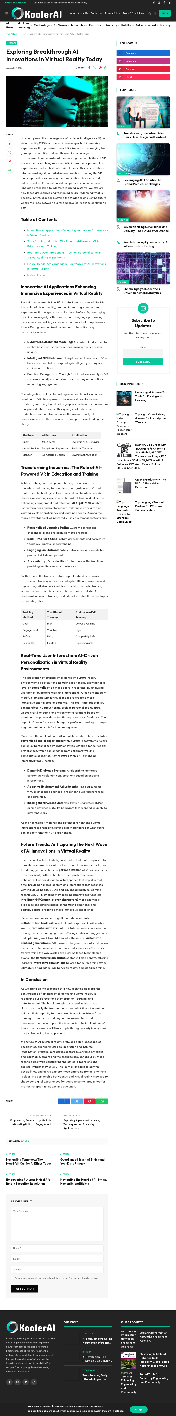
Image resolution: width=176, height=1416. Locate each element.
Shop (165, 13)
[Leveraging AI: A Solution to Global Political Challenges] (143, 159)
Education (124, 126)
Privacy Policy (112, 13)
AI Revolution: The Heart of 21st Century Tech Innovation (96, 1359)
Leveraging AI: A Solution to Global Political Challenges (142, 182)
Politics (126, 25)
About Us (83, 13)
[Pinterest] (9, 161)
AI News (9, 25)
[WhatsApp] (9, 170)
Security (111, 25)
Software (60, 25)
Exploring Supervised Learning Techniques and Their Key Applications (81, 1124)
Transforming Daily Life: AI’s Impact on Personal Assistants (95, 1377)
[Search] (150, 13)
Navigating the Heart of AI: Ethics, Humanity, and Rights (83, 1181)
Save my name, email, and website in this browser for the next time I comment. (57, 1278)
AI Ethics (10, 1154)
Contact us (96, 13)
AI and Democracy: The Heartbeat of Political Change (97, 1341)
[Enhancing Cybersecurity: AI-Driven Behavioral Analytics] (143, 268)
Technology (42, 25)
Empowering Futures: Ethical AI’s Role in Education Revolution (28, 1181)
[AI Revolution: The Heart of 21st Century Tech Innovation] (71, 1356)
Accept (138, 1409)
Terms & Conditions (133, 13)
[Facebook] (9, 143)
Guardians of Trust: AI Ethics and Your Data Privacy (59, 2)
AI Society (87, 1334)
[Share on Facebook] (89, 68)
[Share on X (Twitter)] (94, 68)
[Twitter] (9, 152)
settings (119, 1411)
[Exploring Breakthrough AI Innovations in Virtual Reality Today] (57, 101)
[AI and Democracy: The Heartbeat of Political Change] (71, 1338)
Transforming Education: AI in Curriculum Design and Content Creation (144, 135)
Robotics (95, 25)
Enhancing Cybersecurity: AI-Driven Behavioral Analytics (143, 291)
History (165, 25)
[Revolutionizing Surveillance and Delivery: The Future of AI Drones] (143, 206)
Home (72, 13)
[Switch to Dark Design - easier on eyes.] (155, 13)
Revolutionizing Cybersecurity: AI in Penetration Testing (145, 244)
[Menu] (7, 13)
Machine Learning (24, 25)
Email (143, 347)
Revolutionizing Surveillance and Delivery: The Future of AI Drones (146, 229)
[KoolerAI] (36, 13)
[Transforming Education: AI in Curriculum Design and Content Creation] (143, 112)
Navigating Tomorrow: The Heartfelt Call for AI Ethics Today (29, 1161)
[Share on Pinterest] (100, 68)
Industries (78, 25)
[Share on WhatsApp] (105, 68)
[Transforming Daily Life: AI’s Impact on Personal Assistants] (71, 1374)
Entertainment (146, 25)
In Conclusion (36, 275)
